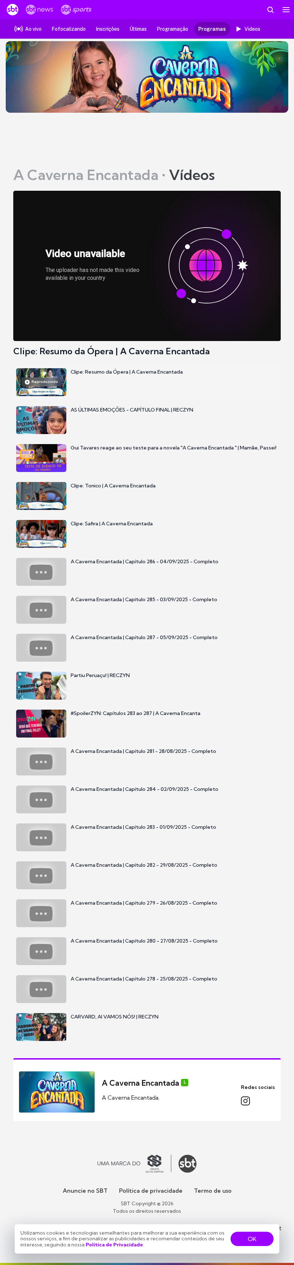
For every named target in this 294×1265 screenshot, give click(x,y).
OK (252, 1238)
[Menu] (286, 10)
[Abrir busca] (270, 10)
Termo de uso (213, 1190)
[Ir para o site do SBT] (187, 1164)
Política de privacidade (150, 1190)
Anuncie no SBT (85, 1190)
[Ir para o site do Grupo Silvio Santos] (134, 1164)
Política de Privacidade (114, 1244)
